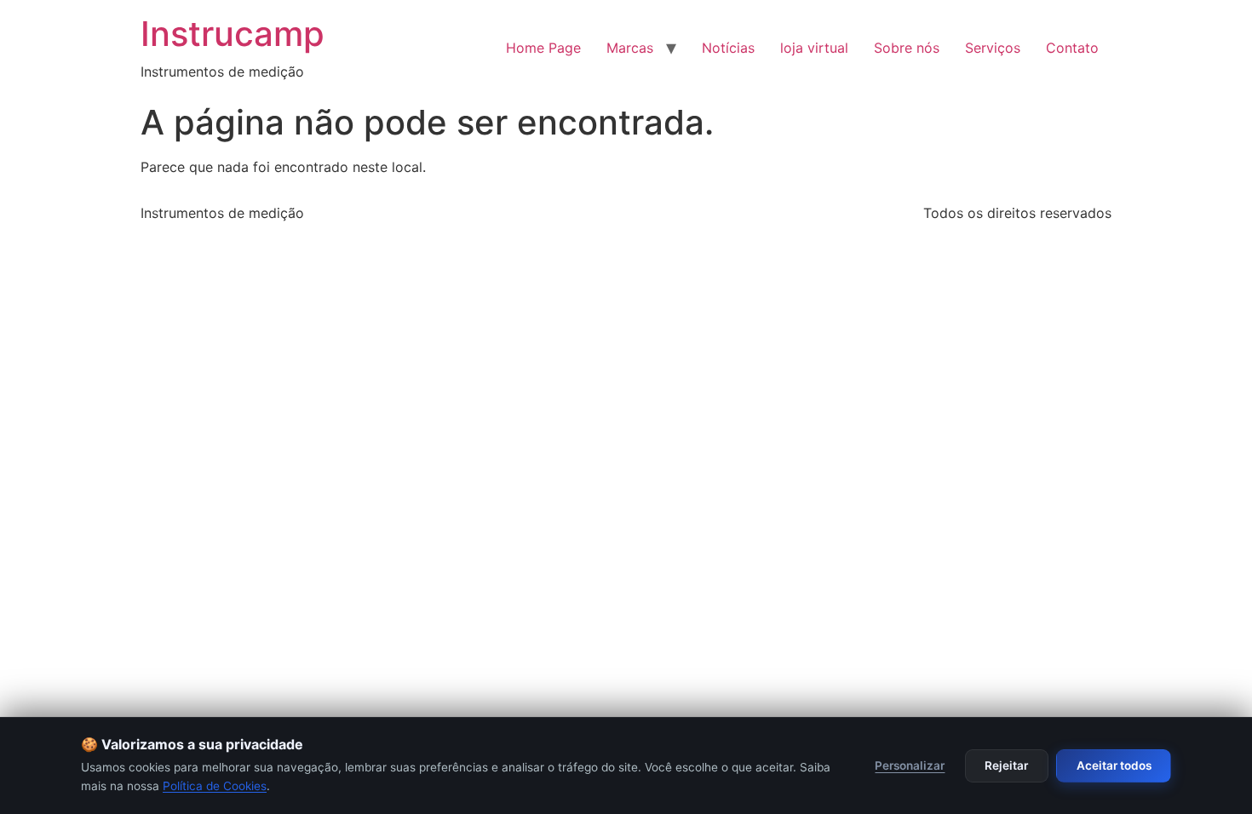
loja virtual (814, 47)
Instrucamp (232, 33)
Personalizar (910, 765)
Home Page (543, 47)
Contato (1072, 47)
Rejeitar (1006, 765)
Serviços (992, 47)
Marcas (629, 47)
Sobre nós (906, 47)
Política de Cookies (215, 786)
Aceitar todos (1114, 765)
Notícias (728, 47)
